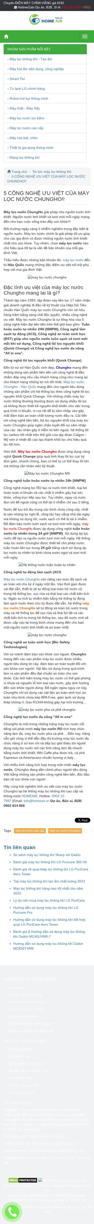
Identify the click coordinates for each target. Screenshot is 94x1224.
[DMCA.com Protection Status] (22, 1180)
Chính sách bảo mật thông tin (31, 1031)
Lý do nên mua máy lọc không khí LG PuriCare (49, 900)
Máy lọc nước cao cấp (29, 830)
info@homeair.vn (36, 801)
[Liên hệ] (12, 1212)
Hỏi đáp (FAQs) (20, 1049)
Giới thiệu (15, 987)
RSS (87, 7)
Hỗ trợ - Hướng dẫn (23, 1085)
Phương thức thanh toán (27, 1002)
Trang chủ (19, 172)
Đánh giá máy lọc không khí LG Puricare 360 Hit (50, 862)
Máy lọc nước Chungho (65, 830)
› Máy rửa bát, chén (22, 138)
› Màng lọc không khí (23, 157)
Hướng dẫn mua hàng (25, 995)
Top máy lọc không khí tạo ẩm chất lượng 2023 (49, 881)
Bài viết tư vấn (19, 1056)
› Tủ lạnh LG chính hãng (26, 88)
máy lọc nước (73, 260)
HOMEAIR (29, 796)
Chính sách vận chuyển (26, 1009)
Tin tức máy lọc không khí (51, 172)
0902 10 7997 (26, 1144)
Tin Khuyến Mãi (20, 1078)
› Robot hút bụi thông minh (27, 98)
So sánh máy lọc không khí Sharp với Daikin (47, 855)
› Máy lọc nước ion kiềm (25, 118)
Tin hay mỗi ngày (21, 1092)
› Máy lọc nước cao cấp (25, 128)
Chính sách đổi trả (22, 1016)
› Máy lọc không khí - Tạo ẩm (29, 59)
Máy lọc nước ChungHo (22, 579)
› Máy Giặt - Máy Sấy (23, 108)
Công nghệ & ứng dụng (26, 1064)
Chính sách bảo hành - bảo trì (31, 1023)
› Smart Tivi (16, 79)
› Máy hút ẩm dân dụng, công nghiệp (35, 69)
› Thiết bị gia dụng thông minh (30, 148)
